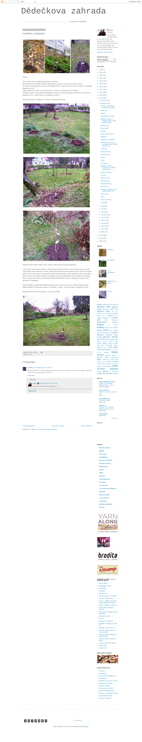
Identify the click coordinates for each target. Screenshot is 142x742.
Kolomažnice (102, 322)
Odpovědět (31, 375)
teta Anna (104, 361)
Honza (110, 316)
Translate (112, 62)
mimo (103, 339)
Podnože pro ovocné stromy (108, 681)
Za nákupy (104, 163)
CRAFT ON (114, 309)
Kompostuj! (102, 673)
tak (108, 359)
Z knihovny (78, 720)
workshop (108, 366)
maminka (114, 333)
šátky (99, 359)
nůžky (111, 341)
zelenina (115, 371)
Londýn (115, 330)
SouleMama (103, 457)
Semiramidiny (105, 181)
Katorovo (102, 405)
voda (112, 363)
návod (99, 341)
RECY (103, 345)
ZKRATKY (102, 591)
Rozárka (99, 347)
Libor (110, 330)
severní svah (114, 349)
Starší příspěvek (86, 426)
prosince (104, 100)
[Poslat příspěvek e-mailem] (41, 352)
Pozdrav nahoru (106, 199)
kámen (115, 318)
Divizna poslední (106, 183)
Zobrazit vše (114, 418)
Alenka (105, 304)
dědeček (100, 311)
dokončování (103, 593)
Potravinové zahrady (105, 683)
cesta (99, 309)
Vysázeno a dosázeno (108, 139)
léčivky (99, 330)
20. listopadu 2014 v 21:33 (48, 383)
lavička (115, 327)
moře (112, 339)
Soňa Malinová (104, 398)
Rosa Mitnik (103, 414)
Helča (101, 473)
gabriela (102, 476)
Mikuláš (115, 337)
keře (98, 320)
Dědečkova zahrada (63, 11)
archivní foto (103, 306)
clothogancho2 (104, 479)
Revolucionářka (106, 152)
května (103, 220)
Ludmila (99, 333)
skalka (114, 352)
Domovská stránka (58, 426)
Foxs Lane (103, 454)
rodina (116, 345)
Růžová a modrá (106, 172)
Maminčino (106, 333)
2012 (101, 238)
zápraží (105, 371)
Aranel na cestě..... (105, 463)
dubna (103, 223)
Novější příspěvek (29, 426)
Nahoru (103, 113)
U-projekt (115, 361)
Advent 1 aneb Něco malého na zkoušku (108, 106)
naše (116, 339)
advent (99, 304)
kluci (106, 320)
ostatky (99, 343)
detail (108, 311)
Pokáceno (104, 149)
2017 (101, 89)
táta (116, 359)
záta (110, 371)
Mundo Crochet (104, 448)
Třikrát (109, 291)
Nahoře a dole (105, 178)
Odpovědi (33, 379)
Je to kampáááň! (111, 271)
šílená (105, 359)
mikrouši (102, 491)
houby (99, 318)
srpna (103, 212)
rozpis (105, 347)
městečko (109, 335)
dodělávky (99, 313)
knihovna (115, 320)
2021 (101, 78)
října (102, 206)
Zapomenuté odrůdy (105, 695)
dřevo (107, 313)
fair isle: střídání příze (106, 598)
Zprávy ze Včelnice (105, 698)
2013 (101, 235)
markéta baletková (105, 504)
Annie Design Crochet (107, 381)
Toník (109, 361)
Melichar (100, 335)
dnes (116, 311)
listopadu (104, 103)
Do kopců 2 (111, 260)
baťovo (101, 507)
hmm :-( (104, 315)
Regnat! (103, 131)
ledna (103, 232)
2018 (101, 86)
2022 (101, 75)
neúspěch (104, 341)
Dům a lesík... (105, 194)
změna (99, 373)
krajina (100, 324)
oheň (116, 341)
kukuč (116, 325)
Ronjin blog (103, 466)
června (103, 217)
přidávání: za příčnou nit (107, 628)
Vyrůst (103, 157)
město (116, 335)
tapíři (112, 359)
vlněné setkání (105, 363)
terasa (99, 361)
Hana (99, 316)
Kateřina (30, 367)
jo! (110, 318)
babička (115, 307)
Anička (110, 304)
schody (106, 352)
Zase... (103, 197)
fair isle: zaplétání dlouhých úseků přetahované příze (108, 601)
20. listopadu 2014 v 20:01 (43, 367)
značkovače (103, 648)
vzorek (99, 366)
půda (98, 345)
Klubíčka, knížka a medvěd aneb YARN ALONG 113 (108, 167)
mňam (108, 339)
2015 (101, 95)
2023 (101, 72)
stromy (30, 354)
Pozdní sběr (105, 128)
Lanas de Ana (104, 498)
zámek (99, 371)
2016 (101, 92)
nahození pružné (104, 616)
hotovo (116, 315)
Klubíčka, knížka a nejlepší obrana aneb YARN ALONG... (108, 120)
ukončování (102, 645)
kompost (115, 322)
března (103, 226)
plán (116, 343)
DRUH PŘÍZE (103, 583)
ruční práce (113, 347)
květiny (100, 327)
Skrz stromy (104, 186)
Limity (102, 160)
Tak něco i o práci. (104, 400)
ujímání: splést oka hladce (107, 643)
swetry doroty (104, 390)
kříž (109, 324)
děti (113, 311)
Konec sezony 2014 (107, 134)
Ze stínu (103, 175)
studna (108, 355)
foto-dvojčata (113, 313)
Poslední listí (105, 125)
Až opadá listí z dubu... (108, 116)
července (104, 214)
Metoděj (99, 337)
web (103, 366)
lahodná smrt (109, 327)
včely (98, 363)
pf (113, 343)
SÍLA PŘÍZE (103, 588)
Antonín (115, 304)
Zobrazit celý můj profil (104, 52)
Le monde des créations (107, 488)
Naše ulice (104, 110)
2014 (101, 98)
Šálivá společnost (111, 357)
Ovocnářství (103, 678)
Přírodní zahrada (104, 686)
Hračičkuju (104, 202)
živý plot (115, 373)
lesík (105, 330)
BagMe (101, 451)
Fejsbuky (110, 250)
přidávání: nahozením (106, 621)
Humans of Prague (105, 460)
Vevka (101, 469)
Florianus (102, 671)
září (102, 209)
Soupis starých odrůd (106, 688)
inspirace (105, 318)
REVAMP (109, 345)
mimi (98, 339)
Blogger (86, 726)
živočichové (107, 373)
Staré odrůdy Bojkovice (106, 690)
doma (104, 313)
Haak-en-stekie (104, 495)
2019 (101, 84)
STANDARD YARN (105, 586)
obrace (101, 618)
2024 (101, 69)
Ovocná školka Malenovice (107, 676)
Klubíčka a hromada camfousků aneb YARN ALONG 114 (109, 144)
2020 (101, 81)
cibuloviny (105, 309)
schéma (99, 352)
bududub (102, 482)
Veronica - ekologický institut (108, 693)
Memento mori (105, 154)
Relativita (104, 137)
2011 (101, 241)
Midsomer (107, 337)
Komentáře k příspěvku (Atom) (47, 429)
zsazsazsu (102, 501)
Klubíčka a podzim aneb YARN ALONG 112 (108, 190)
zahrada (114, 368)
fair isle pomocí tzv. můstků (108, 596)
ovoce (104, 343)
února (103, 229)
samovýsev (105, 350)
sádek (99, 350)
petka (35, 383)
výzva (116, 363)
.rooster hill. (103, 485)
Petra (110, 343)
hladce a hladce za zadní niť (108, 605)
